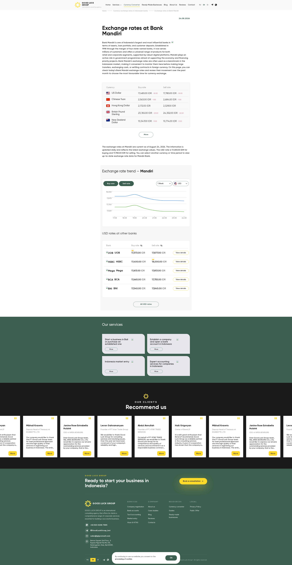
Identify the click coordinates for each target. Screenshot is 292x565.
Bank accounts (133, 510)
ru (200, 5)
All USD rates (146, 304)
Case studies (153, 510)
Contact (191, 5)
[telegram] (212, 5)
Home (108, 5)
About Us (173, 5)
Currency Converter (132, 5)
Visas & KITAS (132, 522)
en (204, 5)
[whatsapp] (216, 5)
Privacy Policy (195, 507)
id (207, 5)
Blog (166, 5)
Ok (171, 558)
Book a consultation (192, 481)
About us (151, 507)
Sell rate (126, 184)
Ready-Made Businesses (152, 5)
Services (116, 5)
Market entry (132, 518)
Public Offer (194, 510)
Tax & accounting (134, 514)
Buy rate (111, 184)
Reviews (182, 5)
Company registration (135, 507)
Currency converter (176, 507)
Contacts (151, 522)
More (146, 135)
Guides (171, 510)
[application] (146, 206)
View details (181, 253)
